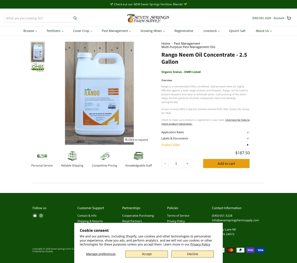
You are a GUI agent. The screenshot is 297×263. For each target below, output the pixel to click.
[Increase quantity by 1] (187, 163)
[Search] (75, 18)
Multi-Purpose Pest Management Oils (188, 47)
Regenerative (183, 31)
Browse (29, 31)
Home (165, 43)
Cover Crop (81, 31)
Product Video (170, 144)
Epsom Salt (237, 31)
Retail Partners (132, 221)
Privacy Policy (200, 244)
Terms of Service (178, 216)
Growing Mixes (151, 31)
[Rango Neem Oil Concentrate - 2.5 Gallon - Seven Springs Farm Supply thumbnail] (38, 67)
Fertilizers (54, 31)
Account (279, 18)
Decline (192, 254)
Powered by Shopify (42, 251)
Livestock (211, 31)
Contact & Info (86, 216)
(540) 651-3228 (261, 18)
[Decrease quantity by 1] (164, 163)
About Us (263, 31)
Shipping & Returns (90, 221)
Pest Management (115, 31)
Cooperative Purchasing (138, 216)
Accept (147, 254)
